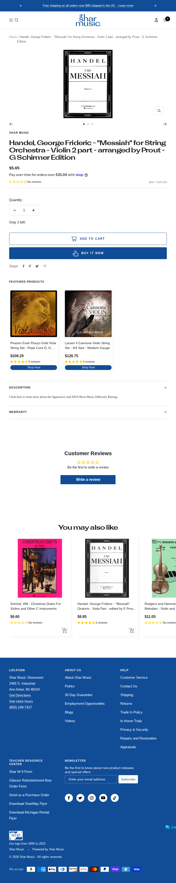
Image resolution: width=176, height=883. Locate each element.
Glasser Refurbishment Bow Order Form (30, 783)
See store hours (21, 701)
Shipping (126, 695)
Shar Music (19, 132)
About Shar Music (78, 677)
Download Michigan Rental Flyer (29, 815)
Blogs (69, 712)
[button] (16, 20)
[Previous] (11, 124)
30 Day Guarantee (78, 695)
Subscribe (128, 779)
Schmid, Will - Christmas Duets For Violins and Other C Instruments (35, 606)
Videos (70, 721)
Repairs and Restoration (138, 738)
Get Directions (20, 695)
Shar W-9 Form (20, 772)
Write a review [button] (88, 479)
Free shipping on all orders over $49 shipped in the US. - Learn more (88, 5)
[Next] (165, 124)
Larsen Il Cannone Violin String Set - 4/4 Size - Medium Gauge (87, 345)
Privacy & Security (134, 729)
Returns (126, 703)
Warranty (18, 412)
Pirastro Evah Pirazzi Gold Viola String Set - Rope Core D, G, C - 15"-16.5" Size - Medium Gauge (33, 346)
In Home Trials (131, 721)
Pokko (69, 686)
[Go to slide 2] (88, 124)
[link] (88, 20)
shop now (33, 367)
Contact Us (128, 686)
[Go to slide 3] (92, 124)
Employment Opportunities (85, 703)
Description (19, 387)
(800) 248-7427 (20, 707)
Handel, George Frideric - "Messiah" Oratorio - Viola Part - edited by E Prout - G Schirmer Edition (106, 607)
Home (13, 37)
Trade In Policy (131, 712)
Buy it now (92, 253)
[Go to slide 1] (84, 124)
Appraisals (128, 747)
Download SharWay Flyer (28, 804)
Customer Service (134, 677)
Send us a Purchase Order (29, 795)
